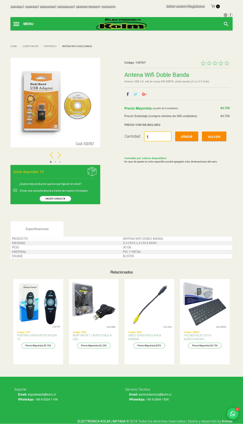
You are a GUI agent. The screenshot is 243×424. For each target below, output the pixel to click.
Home (13, 46)
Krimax (227, 421)
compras (31, 6)
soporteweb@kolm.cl (42, 394)
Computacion (30, 46)
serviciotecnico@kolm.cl (155, 394)
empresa (16, 6)
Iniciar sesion (175, 6)
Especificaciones (37, 229)
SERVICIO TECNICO (87, 6)
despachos (47, 6)
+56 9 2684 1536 (157, 399)
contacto (108, 6)
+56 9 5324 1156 (46, 399)
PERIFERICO (50, 46)
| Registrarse (195, 6)
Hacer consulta (55, 198)
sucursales (65, 6)
